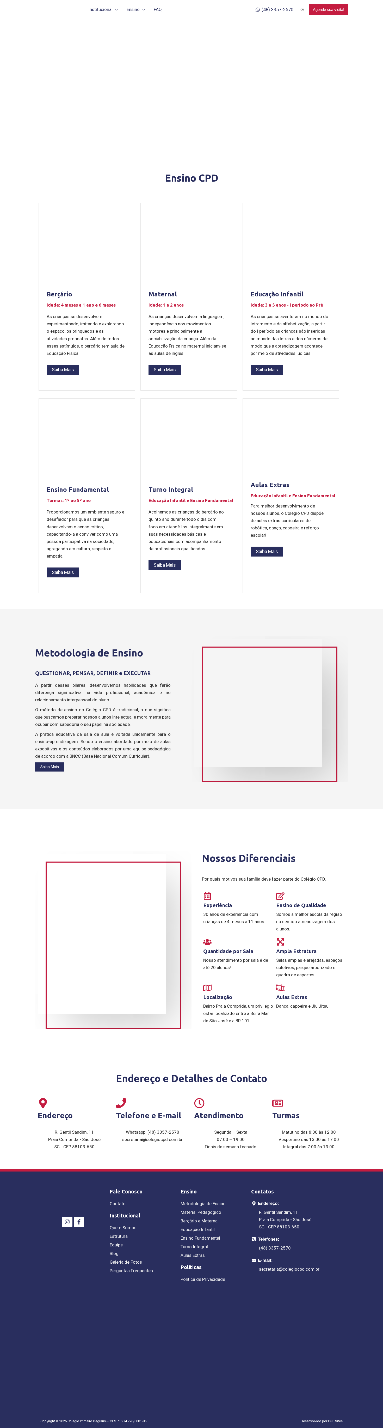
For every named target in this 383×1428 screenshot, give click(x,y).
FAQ (158, 9)
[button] (115, 9)
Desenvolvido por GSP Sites (322, 1421)
